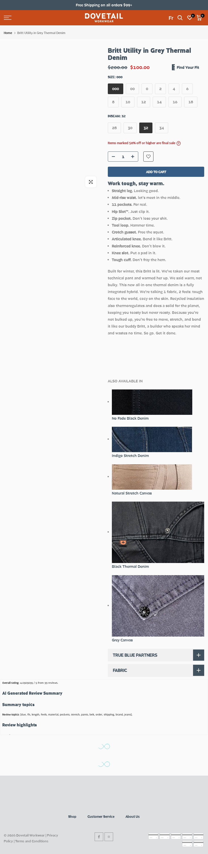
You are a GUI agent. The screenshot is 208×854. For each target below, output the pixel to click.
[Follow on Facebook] (99, 836)
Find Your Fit (188, 67)
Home (8, 33)
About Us (133, 816)
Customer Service (101, 816)
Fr (171, 18)
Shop (72, 816)
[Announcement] (104, 5)
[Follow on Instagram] (109, 836)
